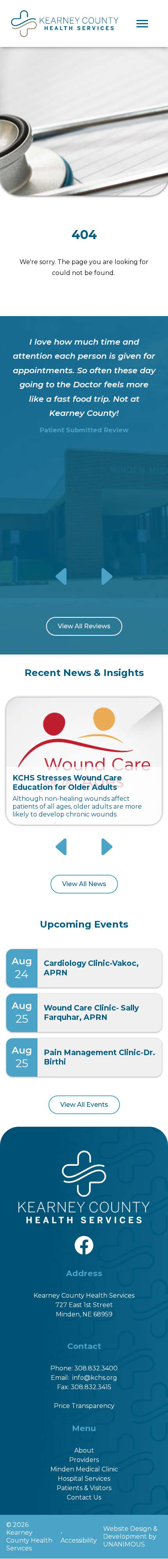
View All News (84, 884)
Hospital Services (84, 1478)
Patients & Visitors (84, 1488)
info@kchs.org (94, 1377)
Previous (62, 576)
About (84, 1450)
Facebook (84, 1240)
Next (106, 576)
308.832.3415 (91, 1387)
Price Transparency (84, 1406)
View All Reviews (84, 626)
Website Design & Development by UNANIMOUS (130, 1536)
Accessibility (79, 1540)
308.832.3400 (96, 1368)
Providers (84, 1460)
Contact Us (84, 1497)
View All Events (84, 1104)
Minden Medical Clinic (84, 1469)
